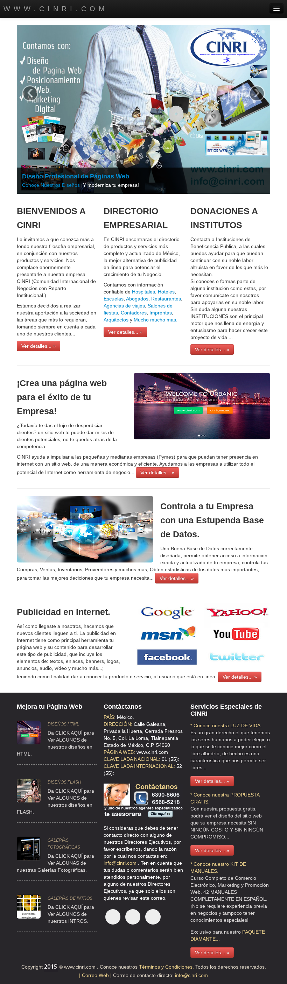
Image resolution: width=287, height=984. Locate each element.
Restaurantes (166, 299)
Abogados (137, 299)
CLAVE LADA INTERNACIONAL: (139, 766)
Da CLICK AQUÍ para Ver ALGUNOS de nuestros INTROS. (71, 914)
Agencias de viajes (124, 306)
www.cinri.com (56, 9)
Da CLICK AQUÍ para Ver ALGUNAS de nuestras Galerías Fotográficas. (55, 863)
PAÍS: (109, 717)
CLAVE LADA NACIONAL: (132, 759)
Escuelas (114, 299)
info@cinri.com (121, 863)
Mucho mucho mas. (155, 320)
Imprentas (160, 313)
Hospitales (143, 292)
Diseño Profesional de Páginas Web (75, 176)
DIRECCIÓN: (118, 724)
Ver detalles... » (38, 346)
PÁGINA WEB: (119, 752)
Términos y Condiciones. (166, 967)
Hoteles (165, 292)
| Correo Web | (96, 975)
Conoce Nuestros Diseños (51, 185)
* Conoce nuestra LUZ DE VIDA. (226, 725)
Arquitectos (116, 320)
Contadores (134, 313)
